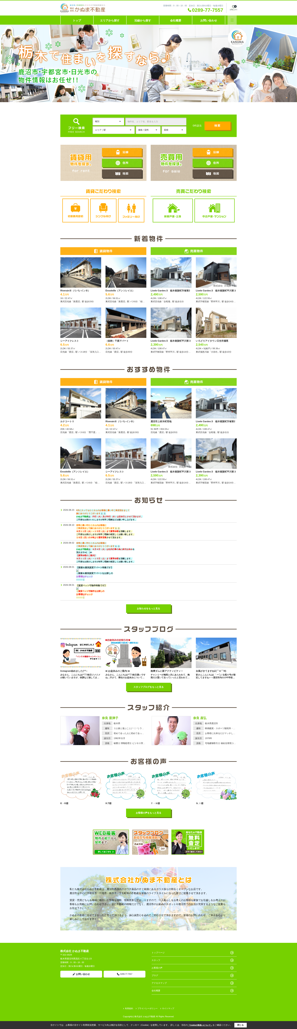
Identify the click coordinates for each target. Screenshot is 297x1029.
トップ (77, 20)
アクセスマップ (159, 983)
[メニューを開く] (232, 20)
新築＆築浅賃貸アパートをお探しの (95, 573)
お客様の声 (157, 968)
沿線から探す (142, 20)
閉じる (240, 1025)
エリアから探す (110, 20)
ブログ (155, 975)
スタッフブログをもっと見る (148, 687)
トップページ (158, 952)
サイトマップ (168, 1008)
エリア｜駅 (100, 130)
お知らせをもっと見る (148, 608)
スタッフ (156, 960)
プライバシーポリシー (148, 1008)
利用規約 (129, 1008)
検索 (217, 125)
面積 (166, 130)
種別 (97, 121)
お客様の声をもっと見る (148, 812)
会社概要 (175, 20)
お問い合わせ (208, 20)
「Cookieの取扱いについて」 (200, 1025)
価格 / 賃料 (143, 130)
